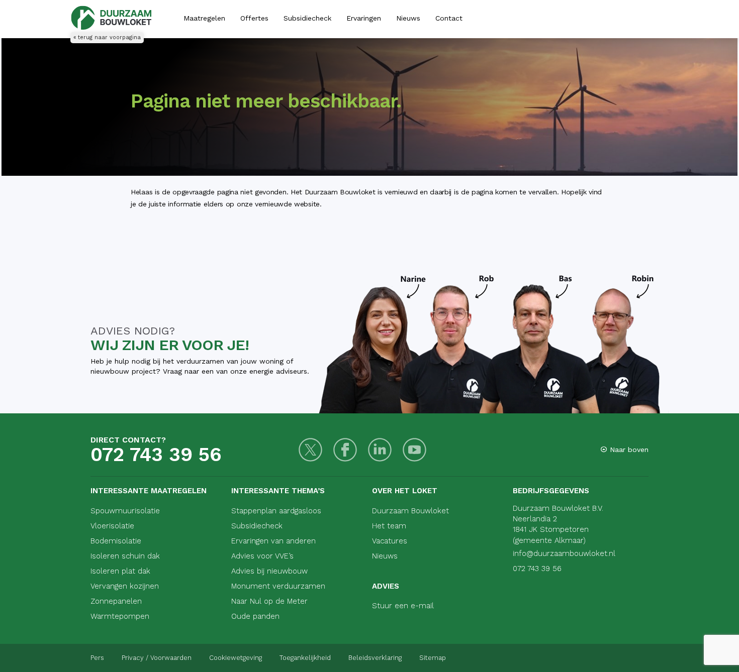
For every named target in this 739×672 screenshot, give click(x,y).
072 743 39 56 (156, 454)
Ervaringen (363, 18)
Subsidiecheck (307, 18)
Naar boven (628, 449)
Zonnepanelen (116, 601)
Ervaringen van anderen (273, 540)
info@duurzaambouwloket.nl (564, 553)
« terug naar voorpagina (107, 37)
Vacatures (389, 540)
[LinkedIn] (380, 450)
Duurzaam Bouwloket (410, 510)
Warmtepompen (119, 616)
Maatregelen (204, 18)
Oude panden (255, 616)
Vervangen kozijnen (124, 586)
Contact (449, 18)
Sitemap (432, 657)
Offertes (254, 18)
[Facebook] (345, 450)
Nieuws (408, 18)
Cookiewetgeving (235, 657)
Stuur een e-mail (403, 605)
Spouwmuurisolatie (125, 510)
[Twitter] (310, 450)
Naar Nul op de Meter (269, 601)
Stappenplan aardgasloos (276, 510)
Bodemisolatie (115, 540)
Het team (389, 525)
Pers (97, 657)
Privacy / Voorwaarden (157, 657)
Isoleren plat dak (120, 571)
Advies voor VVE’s (262, 556)
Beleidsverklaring (375, 657)
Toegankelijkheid (305, 657)
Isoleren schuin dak (125, 556)
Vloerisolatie (112, 525)
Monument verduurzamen (278, 586)
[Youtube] (414, 450)
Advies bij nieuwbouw (269, 571)
